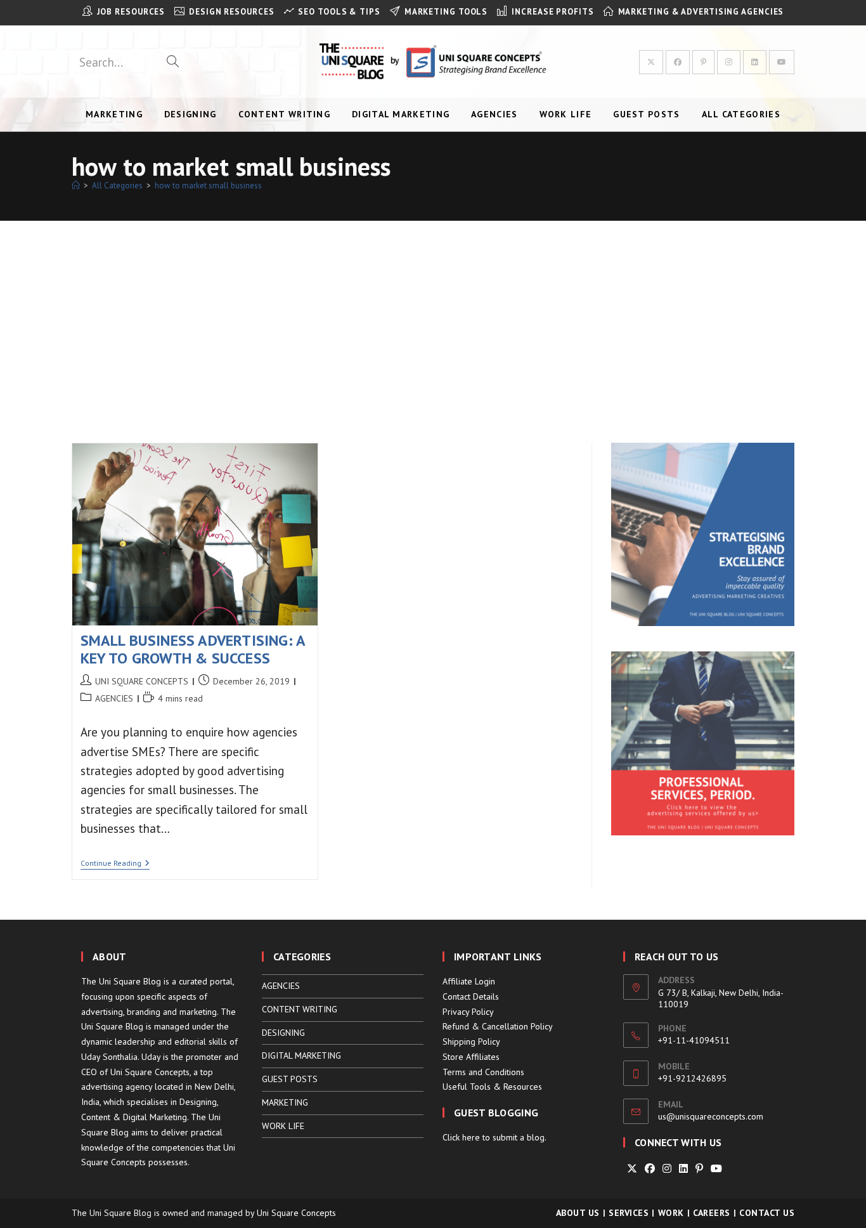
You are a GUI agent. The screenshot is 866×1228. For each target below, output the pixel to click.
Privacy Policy (468, 1011)
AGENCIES (114, 698)
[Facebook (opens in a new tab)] (678, 62)
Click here (461, 1137)
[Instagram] (666, 1168)
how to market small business (208, 185)
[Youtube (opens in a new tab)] (781, 62)
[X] (632, 1168)
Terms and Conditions (483, 1072)
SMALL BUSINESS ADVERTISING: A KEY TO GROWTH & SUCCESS (193, 649)
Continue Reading (115, 864)
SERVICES (629, 1212)
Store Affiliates (471, 1056)
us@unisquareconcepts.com (710, 1116)
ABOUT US (578, 1212)
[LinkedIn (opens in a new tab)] (754, 62)
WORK (671, 1212)
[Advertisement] (433, 316)
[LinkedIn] (683, 1168)
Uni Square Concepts (296, 1212)
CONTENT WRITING (299, 1009)
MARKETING (285, 1102)
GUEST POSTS (290, 1079)
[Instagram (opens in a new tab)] (728, 62)
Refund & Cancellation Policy (498, 1026)
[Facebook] (650, 1168)
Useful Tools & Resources (492, 1086)
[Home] (76, 185)
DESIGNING (283, 1032)
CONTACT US (766, 1212)
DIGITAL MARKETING (301, 1055)
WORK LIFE (283, 1126)
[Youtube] (716, 1168)
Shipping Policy (471, 1041)
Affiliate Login (469, 981)
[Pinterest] (699, 1168)
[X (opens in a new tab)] (651, 62)
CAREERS (711, 1212)
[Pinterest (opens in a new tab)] (703, 62)
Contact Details (471, 996)
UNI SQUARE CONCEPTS (141, 681)
